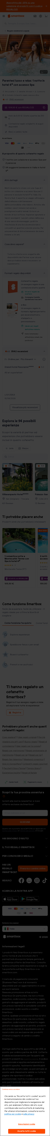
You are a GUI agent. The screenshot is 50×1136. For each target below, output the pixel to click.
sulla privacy (28, 1114)
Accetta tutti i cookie (27, 1131)
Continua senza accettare (11, 1089)
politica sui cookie (12, 1114)
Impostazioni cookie (26, 1124)
